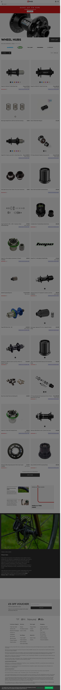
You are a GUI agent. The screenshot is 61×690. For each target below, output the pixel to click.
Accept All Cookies (49, 687)
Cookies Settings (40, 687)
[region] (30, 688)
